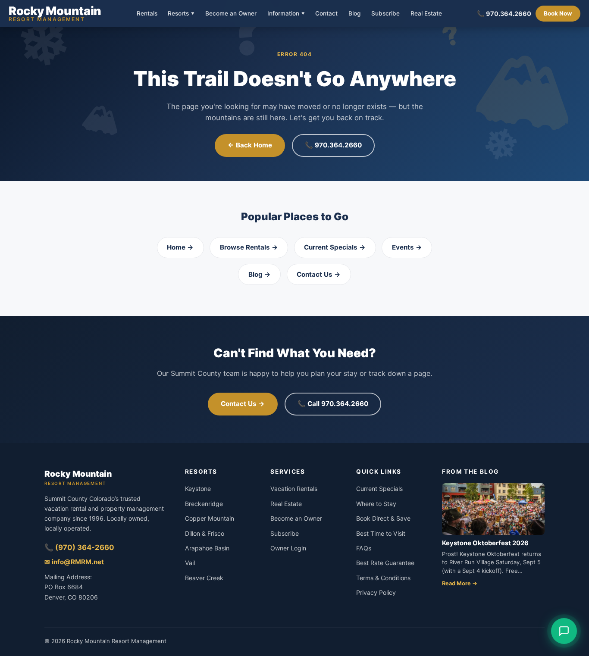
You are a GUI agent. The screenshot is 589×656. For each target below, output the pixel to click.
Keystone (198, 488)
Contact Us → (319, 274)
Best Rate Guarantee (385, 562)
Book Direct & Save (383, 518)
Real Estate (426, 13)
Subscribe (385, 13)
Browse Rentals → (249, 247)
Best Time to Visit (380, 533)
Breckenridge (204, 503)
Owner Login (288, 548)
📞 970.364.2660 (504, 13)
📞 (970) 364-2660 (79, 547)
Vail (190, 562)
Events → (407, 247)
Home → (180, 247)
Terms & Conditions (383, 577)
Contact (326, 13)
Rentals (147, 13)
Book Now (558, 13)
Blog (354, 13)
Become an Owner (231, 13)
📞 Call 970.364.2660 (333, 404)
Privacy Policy (376, 592)
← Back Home (250, 145)
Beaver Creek (204, 577)
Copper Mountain (209, 518)
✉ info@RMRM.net (74, 562)
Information (286, 13)
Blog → (259, 274)
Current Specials (379, 488)
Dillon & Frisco (204, 533)
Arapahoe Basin (207, 548)
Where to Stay (376, 503)
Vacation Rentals (293, 488)
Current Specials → (335, 247)
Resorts (181, 13)
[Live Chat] (564, 631)
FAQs (363, 548)
